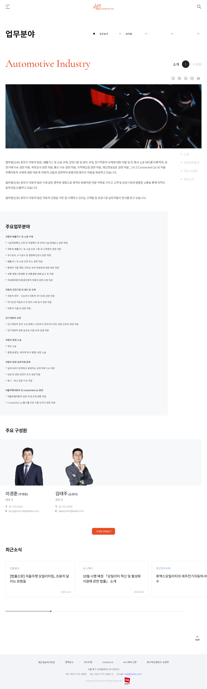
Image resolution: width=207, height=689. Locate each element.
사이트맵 (88, 662)
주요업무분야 (189, 162)
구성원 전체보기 (103, 531)
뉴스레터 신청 (130, 662)
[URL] (198, 78)
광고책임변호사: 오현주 (158, 662)
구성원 (197, 64)
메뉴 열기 (12, 7)
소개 (176, 64)
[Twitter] (179, 78)
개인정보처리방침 (46, 662)
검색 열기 (195, 7)
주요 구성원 (188, 171)
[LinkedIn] (185, 78)
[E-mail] (192, 78)
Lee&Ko (103, 7)
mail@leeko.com (133, 674)
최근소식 (187, 179)
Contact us (107, 662)
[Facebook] (173, 78)
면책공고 (69, 662)
